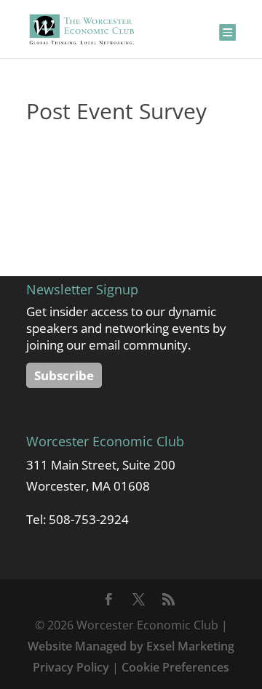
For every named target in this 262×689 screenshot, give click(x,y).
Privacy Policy (71, 667)
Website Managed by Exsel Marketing (131, 646)
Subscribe (64, 375)
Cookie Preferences (175, 667)
